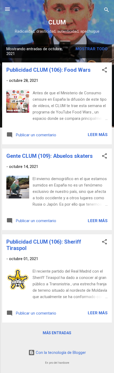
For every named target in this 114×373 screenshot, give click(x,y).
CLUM (57, 22)
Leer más (98, 134)
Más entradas (57, 333)
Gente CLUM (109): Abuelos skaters (49, 156)
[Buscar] (106, 11)
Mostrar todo (92, 48)
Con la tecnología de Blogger (60, 352)
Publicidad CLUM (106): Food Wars (48, 70)
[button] (104, 71)
